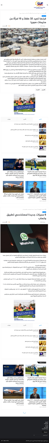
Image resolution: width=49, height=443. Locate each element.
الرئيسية (43, 13)
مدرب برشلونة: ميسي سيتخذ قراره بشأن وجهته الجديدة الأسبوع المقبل (24, 129)
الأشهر (40, 119)
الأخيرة (24, 119)
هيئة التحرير (46, 423)
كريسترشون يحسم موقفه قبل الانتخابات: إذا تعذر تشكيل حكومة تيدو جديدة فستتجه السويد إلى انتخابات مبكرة (14, 174)
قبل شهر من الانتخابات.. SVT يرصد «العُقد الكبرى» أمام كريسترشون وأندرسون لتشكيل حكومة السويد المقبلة (36, 197)
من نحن (46, 424)
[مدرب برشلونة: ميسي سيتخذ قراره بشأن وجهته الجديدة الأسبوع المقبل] (42, 131)
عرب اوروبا (39, 13)
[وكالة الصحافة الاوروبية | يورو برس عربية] (39, 5)
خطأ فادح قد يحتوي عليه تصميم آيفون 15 (30, 146)
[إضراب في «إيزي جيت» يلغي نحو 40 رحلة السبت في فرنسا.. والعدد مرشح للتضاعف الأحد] (13, 187)
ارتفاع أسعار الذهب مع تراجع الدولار (31, 135)
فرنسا (37, 89)
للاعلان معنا (46, 427)
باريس (43, 89)
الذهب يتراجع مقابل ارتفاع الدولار (32, 141)
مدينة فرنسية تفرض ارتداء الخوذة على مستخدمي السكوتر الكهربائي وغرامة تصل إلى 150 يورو (36, 173)
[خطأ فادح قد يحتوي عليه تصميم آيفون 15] (42, 148)
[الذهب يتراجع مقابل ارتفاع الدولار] (42, 142)
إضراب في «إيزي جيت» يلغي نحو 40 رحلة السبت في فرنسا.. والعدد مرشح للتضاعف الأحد (13, 196)
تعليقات (8, 119)
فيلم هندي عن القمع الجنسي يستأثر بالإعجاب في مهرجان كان (26, 124)
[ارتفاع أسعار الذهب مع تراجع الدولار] (42, 137)
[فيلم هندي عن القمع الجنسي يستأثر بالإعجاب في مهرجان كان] (42, 125)
